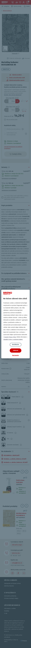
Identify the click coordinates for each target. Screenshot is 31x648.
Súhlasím (15, 350)
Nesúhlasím (15, 344)
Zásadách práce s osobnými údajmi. (13, 339)
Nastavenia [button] (15, 355)
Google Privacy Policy (10, 337)
